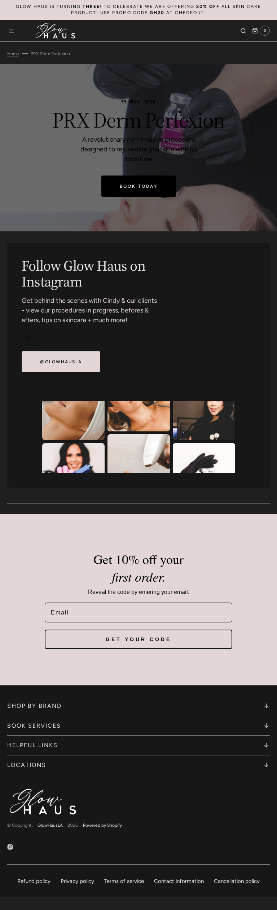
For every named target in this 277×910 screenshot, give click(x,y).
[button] (11, 31)
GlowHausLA (50, 825)
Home (13, 53)
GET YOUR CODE (138, 639)
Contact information (179, 881)
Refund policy (33, 881)
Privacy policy (77, 881)
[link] (31, 342)
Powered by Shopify (102, 825)
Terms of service (124, 881)
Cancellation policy (237, 881)
